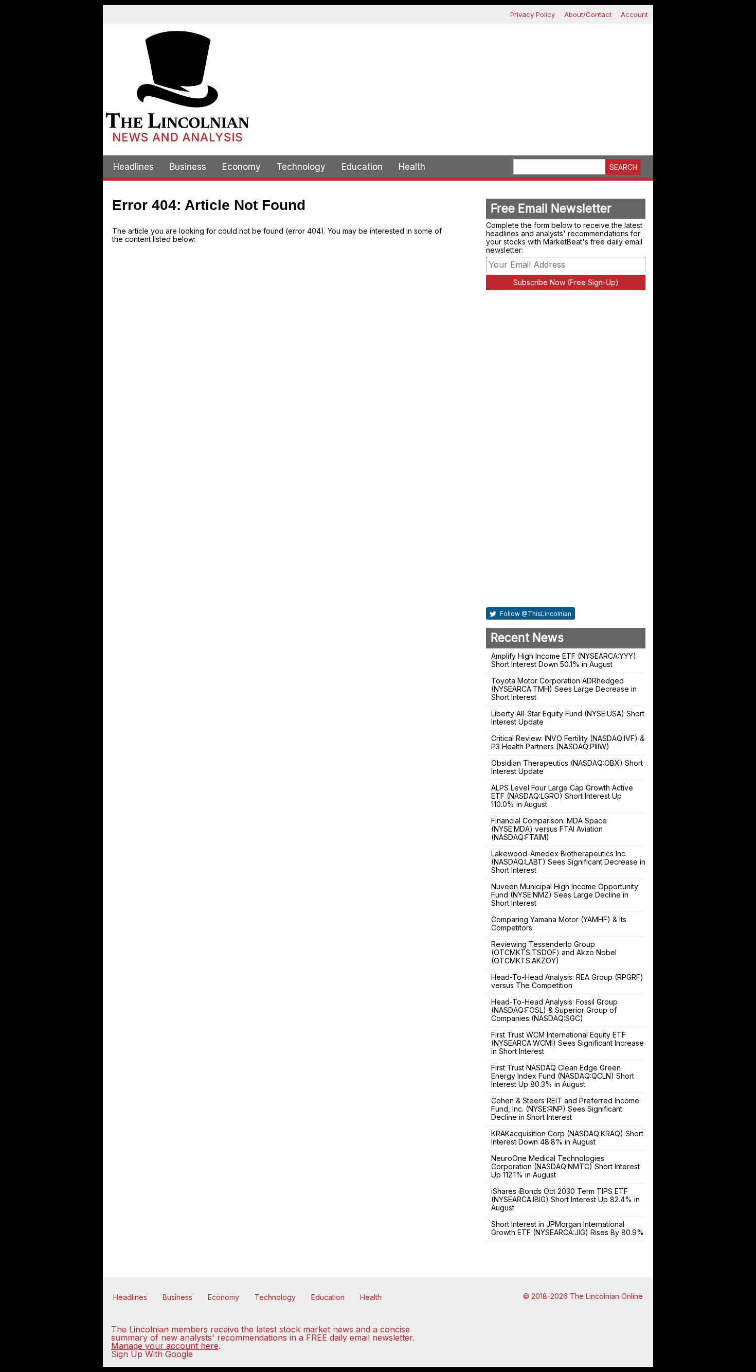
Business (188, 167)
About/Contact (587, 14)
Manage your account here (165, 1346)
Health (412, 167)
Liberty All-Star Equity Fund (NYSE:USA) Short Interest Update (567, 717)
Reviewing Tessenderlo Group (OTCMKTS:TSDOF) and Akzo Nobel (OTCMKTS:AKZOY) (554, 952)
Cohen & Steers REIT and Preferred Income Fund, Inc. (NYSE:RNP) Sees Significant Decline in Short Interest (565, 1108)
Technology (301, 167)
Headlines (133, 167)
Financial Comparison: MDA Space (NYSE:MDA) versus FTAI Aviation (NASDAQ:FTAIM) (549, 828)
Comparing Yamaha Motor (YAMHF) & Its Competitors (558, 923)
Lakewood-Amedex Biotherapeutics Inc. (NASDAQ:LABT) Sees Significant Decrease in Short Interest (568, 861)
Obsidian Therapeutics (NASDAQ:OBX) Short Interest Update (567, 767)
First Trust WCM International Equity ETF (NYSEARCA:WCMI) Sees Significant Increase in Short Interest (567, 1043)
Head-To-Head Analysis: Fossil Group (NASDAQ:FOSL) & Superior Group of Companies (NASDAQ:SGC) (554, 1010)
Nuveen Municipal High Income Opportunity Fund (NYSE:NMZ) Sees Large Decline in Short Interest (564, 894)
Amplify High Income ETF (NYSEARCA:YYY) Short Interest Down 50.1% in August (563, 660)
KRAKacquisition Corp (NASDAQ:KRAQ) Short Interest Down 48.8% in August (567, 1137)
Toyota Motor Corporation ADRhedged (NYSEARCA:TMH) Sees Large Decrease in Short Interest (564, 688)
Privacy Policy (532, 14)
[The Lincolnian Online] (177, 89)
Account (634, 14)
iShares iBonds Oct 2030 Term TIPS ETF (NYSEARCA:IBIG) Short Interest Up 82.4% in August (565, 1199)
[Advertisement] (452, 60)
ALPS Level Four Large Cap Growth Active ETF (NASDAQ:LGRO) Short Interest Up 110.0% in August (562, 795)
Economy (241, 167)
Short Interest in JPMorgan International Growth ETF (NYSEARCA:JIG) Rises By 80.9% (567, 1228)
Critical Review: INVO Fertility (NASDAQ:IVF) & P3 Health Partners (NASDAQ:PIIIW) (567, 742)
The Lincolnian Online (606, 1296)
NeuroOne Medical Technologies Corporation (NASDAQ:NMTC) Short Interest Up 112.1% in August (565, 1166)
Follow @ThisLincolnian (534, 614)
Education (362, 167)
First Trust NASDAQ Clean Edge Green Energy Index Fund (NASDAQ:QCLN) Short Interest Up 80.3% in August (562, 1075)
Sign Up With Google (152, 1354)
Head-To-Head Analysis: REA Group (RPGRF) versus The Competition (567, 981)
